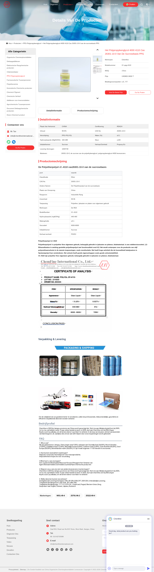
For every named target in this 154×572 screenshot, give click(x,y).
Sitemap (23, 569)
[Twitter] (52, 550)
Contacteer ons (13, 554)
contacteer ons (114, 4)
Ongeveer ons (12, 534)
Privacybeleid (13, 569)
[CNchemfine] (70, 550)
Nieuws (10, 546)
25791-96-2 (75, 496)
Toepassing (11, 538)
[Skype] (14, 142)
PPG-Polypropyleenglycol (32, 43)
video (90, 4)
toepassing (80, 4)
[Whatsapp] (9, 142)
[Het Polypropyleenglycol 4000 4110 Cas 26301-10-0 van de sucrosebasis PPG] (64, 74)
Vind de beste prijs (116, 92)
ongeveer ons (55, 4)
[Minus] (148, 519)
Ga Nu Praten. (20, 148)
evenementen (101, 5)
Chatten (132, 4)
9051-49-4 (61, 496)
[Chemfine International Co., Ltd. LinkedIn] (61, 550)
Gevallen (10, 550)
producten (67, 5)
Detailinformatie (54, 111)
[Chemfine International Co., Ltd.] (7, 4)
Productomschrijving (87, 111)
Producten (17, 43)
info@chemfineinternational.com (23, 136)
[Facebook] (57, 550)
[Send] (148, 568)
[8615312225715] (66, 550)
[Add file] (109, 568)
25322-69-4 (90, 496)
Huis (45, 4)
